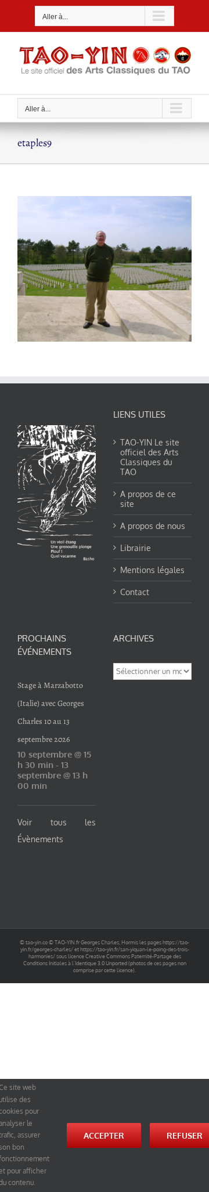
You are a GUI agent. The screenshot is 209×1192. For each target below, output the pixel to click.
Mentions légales (152, 570)
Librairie (135, 548)
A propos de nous (152, 526)
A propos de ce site (148, 499)
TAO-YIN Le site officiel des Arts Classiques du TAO (149, 457)
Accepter (104, 1135)
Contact (134, 592)
